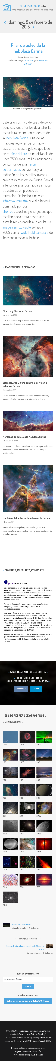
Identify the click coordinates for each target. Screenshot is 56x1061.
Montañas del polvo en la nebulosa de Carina (26, 518)
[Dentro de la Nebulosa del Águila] (44, 808)
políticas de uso (44, 1037)
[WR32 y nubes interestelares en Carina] (10, 755)
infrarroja (9, 200)
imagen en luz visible (17, 227)
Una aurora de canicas (21, 924)
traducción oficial (41, 1030)
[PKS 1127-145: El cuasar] (10, 862)
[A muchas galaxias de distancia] (27, 826)
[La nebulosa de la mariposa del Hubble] (27, 772)
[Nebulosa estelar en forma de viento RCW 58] (27, 737)
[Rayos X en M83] (44, 844)
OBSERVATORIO (30, 6)
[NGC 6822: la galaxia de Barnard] (27, 790)
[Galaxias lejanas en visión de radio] (27, 862)
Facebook (21, 688)
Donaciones (16, 1048)
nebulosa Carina (17, 137)
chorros (8, 211)
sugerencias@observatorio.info (28, 1051)
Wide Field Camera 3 (34, 232)
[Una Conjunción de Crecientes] (10, 737)
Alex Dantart (37, 1054)
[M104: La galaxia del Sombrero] (44, 880)
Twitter (35, 688)
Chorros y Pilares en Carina (17, 311)
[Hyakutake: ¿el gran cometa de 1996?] (10, 897)
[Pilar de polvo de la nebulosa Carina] (10, 790)
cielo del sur (19, 153)
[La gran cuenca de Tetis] (44, 826)
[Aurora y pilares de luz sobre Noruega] (44, 737)
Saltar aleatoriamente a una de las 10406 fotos (28, 1001)
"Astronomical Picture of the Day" (32, 1034)
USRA (48, 1041)
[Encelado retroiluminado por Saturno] (44, 790)
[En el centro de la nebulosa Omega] (27, 844)
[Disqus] (28, 612)
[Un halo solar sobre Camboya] (27, 808)
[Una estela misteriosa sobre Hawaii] (10, 844)
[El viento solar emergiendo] (10, 880)
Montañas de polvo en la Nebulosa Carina (24, 436)
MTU (30, 1041)
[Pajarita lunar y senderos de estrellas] (10, 772)
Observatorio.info (22, 1030)
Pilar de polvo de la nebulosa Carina (28, 48)
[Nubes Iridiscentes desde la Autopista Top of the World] (10, 808)
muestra (22, 200)
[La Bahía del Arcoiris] (10, 826)
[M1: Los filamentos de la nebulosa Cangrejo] (27, 880)
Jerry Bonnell (39, 1041)
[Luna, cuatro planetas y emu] (44, 755)
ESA (31, 60)
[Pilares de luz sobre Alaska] (44, 772)
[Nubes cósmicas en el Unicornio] (27, 755)
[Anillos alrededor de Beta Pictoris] (44, 862)
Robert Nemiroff (20, 1041)
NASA (27, 60)
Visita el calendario (12, 722)
